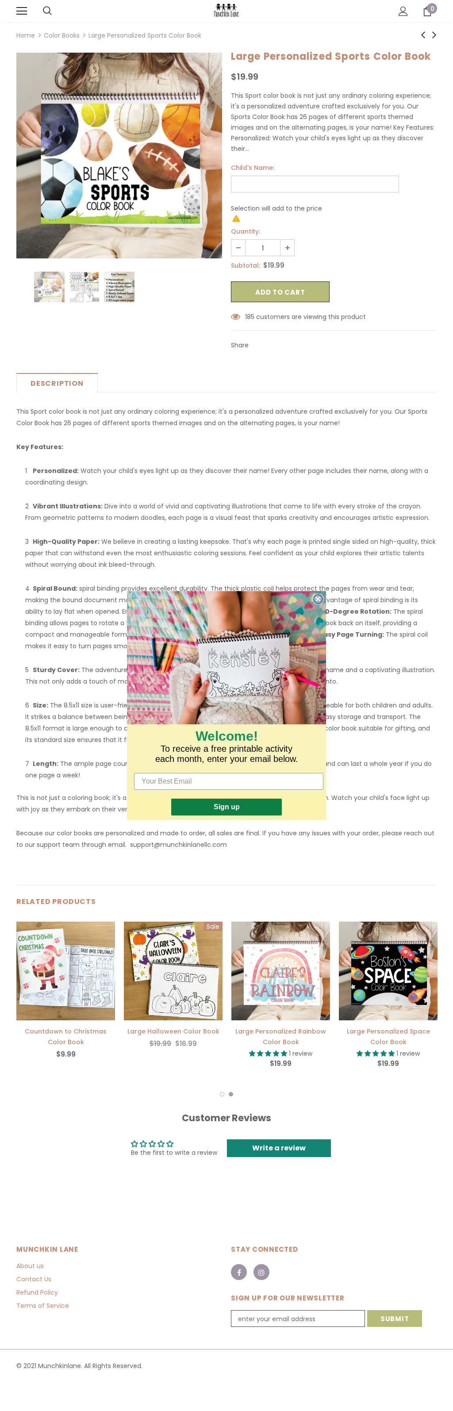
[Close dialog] (318, 599)
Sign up (227, 807)
